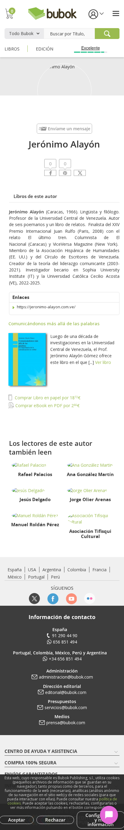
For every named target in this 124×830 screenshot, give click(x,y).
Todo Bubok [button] (21, 33)
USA (32, 569)
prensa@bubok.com (65, 722)
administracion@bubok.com (66, 677)
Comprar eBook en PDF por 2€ (46, 405)
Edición (44, 49)
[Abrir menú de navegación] (115, 13)
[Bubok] (52, 13)
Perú (55, 577)
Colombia (76, 569)
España (15, 569)
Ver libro (103, 362)
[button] (95, 14)
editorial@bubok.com (65, 692)
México (15, 577)
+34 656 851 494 (65, 659)
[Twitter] (80, 173)
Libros (12, 49)
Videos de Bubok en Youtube (71, 598)
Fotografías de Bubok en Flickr (89, 598)
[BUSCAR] (107, 33)
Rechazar (55, 820)
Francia (99, 569)
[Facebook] (50, 173)
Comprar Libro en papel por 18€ (47, 397)
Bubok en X (34, 598)
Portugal (36, 577)
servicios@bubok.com (66, 707)
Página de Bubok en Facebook (52, 598)
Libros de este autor (35, 196)
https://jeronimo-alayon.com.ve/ (46, 307)
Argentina (51, 569)
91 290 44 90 (64, 635)
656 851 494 (65, 642)
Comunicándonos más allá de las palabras (54, 323)
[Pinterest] (65, 173)
